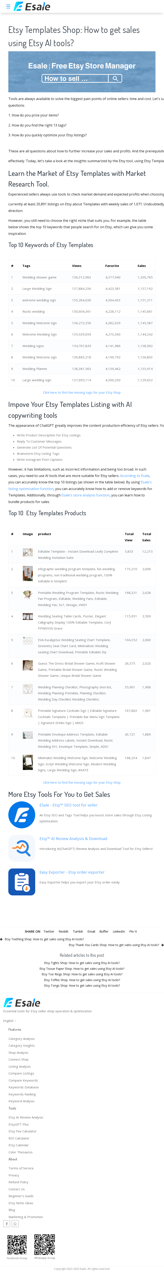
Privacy (14, 1175)
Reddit (63, 931)
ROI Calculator (19, 1138)
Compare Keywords (23, 1080)
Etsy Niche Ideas (21, 1203)
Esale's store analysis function (85, 495)
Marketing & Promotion (26, 1217)
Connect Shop (19, 1059)
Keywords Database (24, 1087)
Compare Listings (21, 1073)
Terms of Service (21, 1168)
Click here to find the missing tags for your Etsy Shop (82, 392)
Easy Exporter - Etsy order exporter (71, 872)
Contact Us (17, 1189)
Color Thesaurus (21, 1152)
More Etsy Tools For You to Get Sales (59, 794)
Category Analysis (22, 1038)
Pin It (133, 931)
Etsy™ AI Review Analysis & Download (73, 838)
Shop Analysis (18, 1052)
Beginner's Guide (21, 1196)
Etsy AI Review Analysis (26, 1117)
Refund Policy (18, 1182)
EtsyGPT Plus (19, 1124)
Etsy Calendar (19, 1145)
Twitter (48, 931)
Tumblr (78, 931)
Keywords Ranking (22, 1094)
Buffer (104, 931)
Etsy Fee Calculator (23, 1131)
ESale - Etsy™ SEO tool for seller (68, 805)
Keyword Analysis (22, 1101)
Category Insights (22, 1045)
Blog (12, 1210)
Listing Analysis (20, 1066)
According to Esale (134, 475)
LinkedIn (119, 931)
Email (91, 931)
